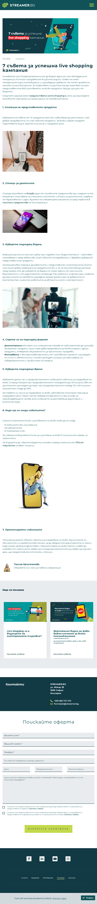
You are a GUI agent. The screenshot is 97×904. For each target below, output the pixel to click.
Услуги (24, 878)
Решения (35, 878)
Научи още (60, 898)
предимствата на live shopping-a (47, 96)
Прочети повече (36, 809)
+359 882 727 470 (62, 701)
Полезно (61, 878)
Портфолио (48, 878)
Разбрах (89, 898)
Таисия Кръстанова (26, 564)
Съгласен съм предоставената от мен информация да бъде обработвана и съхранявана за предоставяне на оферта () (44, 808)
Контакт (72, 878)
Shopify (30, 193)
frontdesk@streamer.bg (66, 704)
